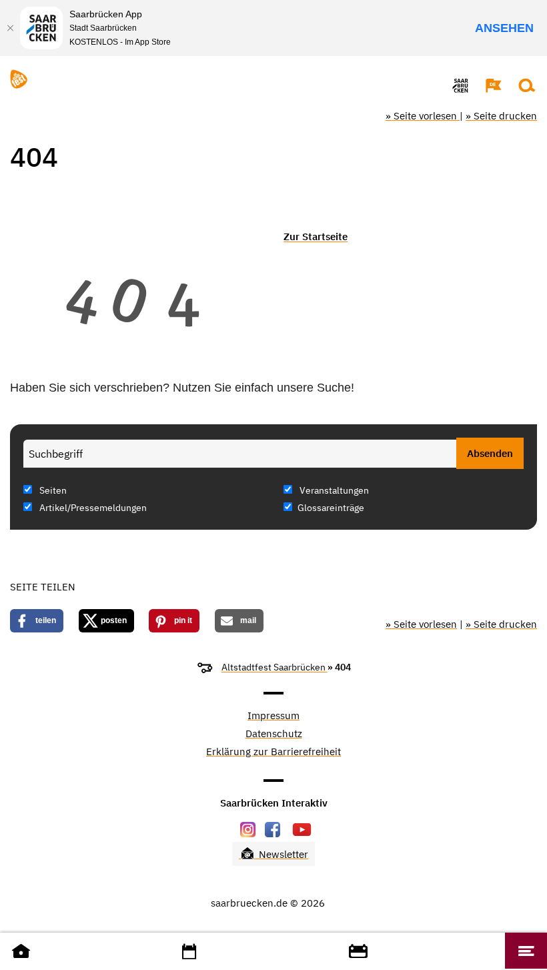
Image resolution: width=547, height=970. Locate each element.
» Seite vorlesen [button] (423, 115)
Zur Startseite (316, 236)
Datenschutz (273, 734)
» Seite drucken (501, 115)
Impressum (273, 716)
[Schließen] (10, 28)
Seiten (52, 490)
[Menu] (526, 951)
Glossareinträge (331, 508)
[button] (487, 85)
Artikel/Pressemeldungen (92, 508)
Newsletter (282, 854)
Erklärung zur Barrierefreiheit (273, 752)
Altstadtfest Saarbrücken (274, 667)
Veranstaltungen (333, 490)
